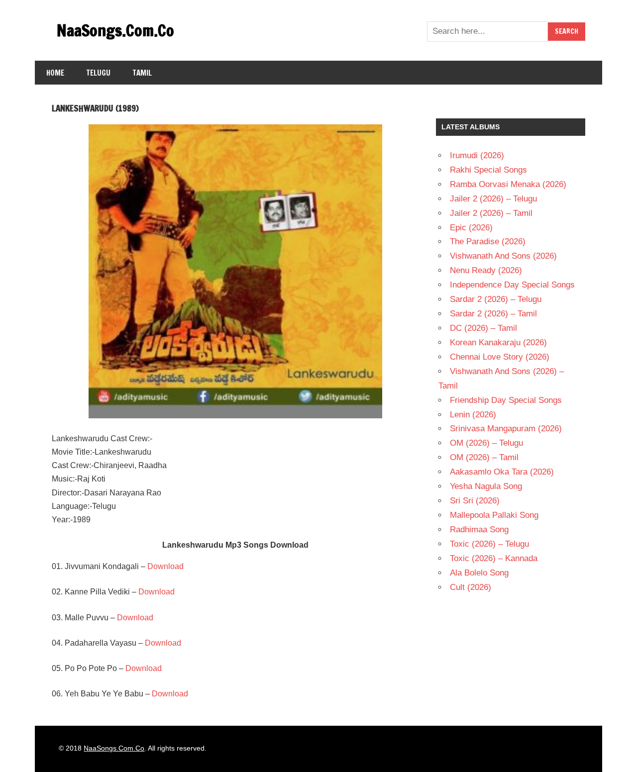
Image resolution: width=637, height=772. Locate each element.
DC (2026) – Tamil (483, 328)
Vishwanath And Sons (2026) (503, 256)
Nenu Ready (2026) (486, 270)
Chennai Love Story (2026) (499, 357)
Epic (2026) (471, 227)
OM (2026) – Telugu (486, 443)
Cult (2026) (470, 587)
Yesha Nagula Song (486, 486)
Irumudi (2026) (477, 155)
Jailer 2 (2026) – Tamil (491, 213)
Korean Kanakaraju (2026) (498, 342)
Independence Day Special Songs (512, 285)
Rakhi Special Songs (488, 170)
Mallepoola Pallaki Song (494, 515)
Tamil (142, 73)
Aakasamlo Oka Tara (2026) (502, 472)
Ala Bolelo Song (479, 573)
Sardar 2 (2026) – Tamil (493, 313)
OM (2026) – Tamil (484, 457)
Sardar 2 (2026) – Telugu (495, 299)
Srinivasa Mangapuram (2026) (506, 428)
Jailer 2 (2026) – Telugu (493, 198)
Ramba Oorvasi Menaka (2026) (508, 184)
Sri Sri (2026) (475, 500)
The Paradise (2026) (488, 241)
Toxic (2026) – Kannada (493, 558)
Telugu (98, 73)
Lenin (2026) (473, 414)
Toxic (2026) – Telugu (489, 544)
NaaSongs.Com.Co (115, 30)
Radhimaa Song (479, 529)
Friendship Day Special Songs (506, 400)
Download (165, 566)
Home (55, 73)
